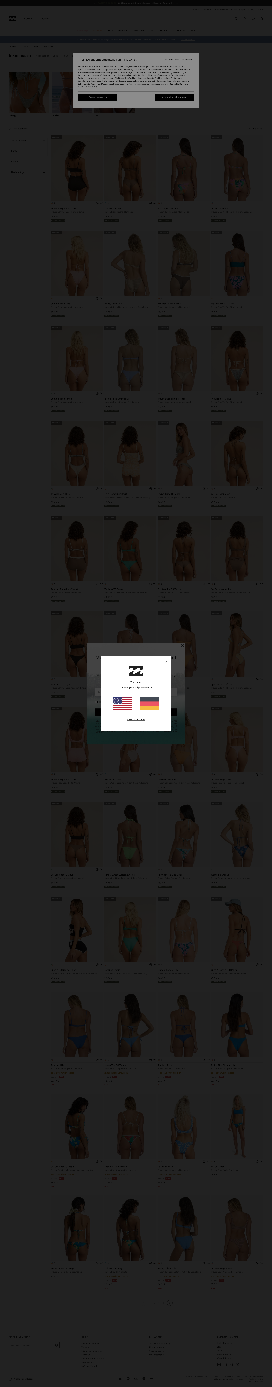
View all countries (136, 719)
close (166, 660)
